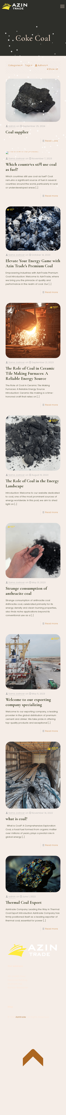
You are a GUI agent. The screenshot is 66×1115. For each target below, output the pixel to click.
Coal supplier (17, 132)
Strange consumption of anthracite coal (26, 591)
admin (12, 126)
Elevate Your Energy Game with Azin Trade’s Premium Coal (33, 263)
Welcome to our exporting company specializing (28, 702)
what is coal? (16, 818)
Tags (27, 65)
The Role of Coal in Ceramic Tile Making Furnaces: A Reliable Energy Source (30, 373)
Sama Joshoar (16, 158)
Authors (42, 65)
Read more (51, 140)
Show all (53, 69)
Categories (14, 65)
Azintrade (21, 1017)
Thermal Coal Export (24, 902)
